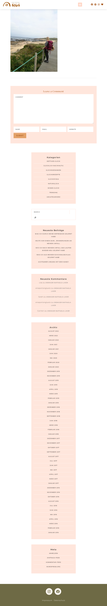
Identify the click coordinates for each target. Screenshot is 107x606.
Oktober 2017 (53, 447)
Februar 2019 (53, 398)
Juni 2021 (53, 344)
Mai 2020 (53, 358)
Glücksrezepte (53, 174)
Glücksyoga (53, 179)
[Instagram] (99, 4)
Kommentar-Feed (53, 562)
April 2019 (53, 389)
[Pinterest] (95, 4)
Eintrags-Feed (53, 558)
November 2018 (53, 411)
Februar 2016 (53, 528)
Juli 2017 (53, 461)
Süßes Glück (53, 188)
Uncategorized (53, 197)
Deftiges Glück (53, 161)
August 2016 (53, 501)
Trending (53, 192)
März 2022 (53, 335)
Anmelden (53, 553)
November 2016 (53, 492)
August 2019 (53, 380)
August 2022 (53, 331)
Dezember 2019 (53, 371)
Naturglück (53, 183)
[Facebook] (92, 4)
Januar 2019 (53, 403)
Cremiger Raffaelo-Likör (56, 282)
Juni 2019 (53, 385)
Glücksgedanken (53, 170)
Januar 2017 (53, 483)
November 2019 (53, 376)
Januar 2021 (53, 349)
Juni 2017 (53, 465)
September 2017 (53, 452)
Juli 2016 (53, 505)
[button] (80, 5)
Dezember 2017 (53, 438)
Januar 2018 (53, 434)
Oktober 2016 (53, 496)
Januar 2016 (53, 532)
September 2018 (53, 416)
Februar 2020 (53, 362)
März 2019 (53, 394)
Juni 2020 (54, 353)
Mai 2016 (53, 514)
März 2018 (53, 425)
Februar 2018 (53, 429)
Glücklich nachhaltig (53, 165)
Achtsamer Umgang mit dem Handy (53, 262)
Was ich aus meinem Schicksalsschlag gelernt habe (54, 256)
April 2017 (53, 474)
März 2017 (53, 479)
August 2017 (53, 456)
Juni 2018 (53, 420)
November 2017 (53, 443)
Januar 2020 (53, 367)
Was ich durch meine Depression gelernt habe (53, 235)
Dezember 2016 (53, 488)
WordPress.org (53, 566)
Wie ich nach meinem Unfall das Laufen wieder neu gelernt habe (53, 249)
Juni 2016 (53, 510)
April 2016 (53, 519)
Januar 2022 (53, 340)
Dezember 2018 (53, 407)
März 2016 (53, 523)
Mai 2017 (53, 470)
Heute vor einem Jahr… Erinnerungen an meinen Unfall (53, 242)
